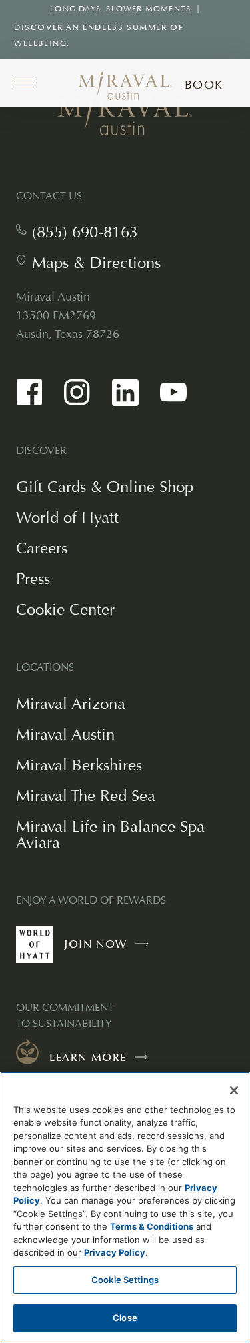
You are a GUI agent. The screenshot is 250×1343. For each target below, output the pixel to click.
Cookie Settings (125, 1279)
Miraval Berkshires (79, 764)
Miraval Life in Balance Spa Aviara (110, 834)
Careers (41, 547)
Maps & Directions (96, 263)
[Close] (234, 1090)
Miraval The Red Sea (85, 795)
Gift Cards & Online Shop (104, 487)
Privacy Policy (114, 1252)
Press (33, 578)
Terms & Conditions (151, 1226)
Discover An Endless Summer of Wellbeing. (98, 36)
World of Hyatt (67, 517)
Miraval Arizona (70, 703)
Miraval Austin (65, 734)
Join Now (109, 950)
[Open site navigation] (29, 83)
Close (125, 1317)
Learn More (88, 1057)
